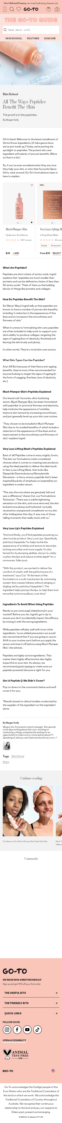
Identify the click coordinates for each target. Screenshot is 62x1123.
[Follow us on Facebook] (17, 1030)
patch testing (25, 666)
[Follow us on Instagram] (7, 1030)
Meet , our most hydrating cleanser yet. (31, 3)
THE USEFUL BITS (15, 992)
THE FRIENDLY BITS (16, 1003)
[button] (31, 185)
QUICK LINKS (13, 1013)
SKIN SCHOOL (14, 38)
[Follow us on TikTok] (37, 1030)
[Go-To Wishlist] (19, 9)
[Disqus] (31, 909)
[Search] (12, 9)
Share (6, 762)
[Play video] (31, 222)
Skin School (10, 94)
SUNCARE (50, 38)
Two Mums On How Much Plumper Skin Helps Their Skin (25, 841)
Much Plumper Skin (22, 401)
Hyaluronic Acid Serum (17, 235)
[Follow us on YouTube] (27, 1030)
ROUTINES (33, 38)
